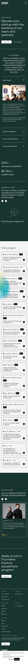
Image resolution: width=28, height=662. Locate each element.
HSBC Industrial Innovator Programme (12, 321)
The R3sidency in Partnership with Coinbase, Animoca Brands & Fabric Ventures (12, 451)
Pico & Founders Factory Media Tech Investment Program (12, 411)
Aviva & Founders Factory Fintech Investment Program (12, 258)
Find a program (17, 42)
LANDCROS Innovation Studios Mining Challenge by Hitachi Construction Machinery (12, 436)
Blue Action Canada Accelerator (10, 357)
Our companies (19, 606)
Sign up (6, 644)
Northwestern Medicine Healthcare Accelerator (11, 270)
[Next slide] (6, 201)
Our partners (4, 626)
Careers (3, 629)
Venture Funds (5, 599)
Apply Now (6, 42)
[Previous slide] (2, 499)
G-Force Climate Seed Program (11, 423)
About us (3, 620)
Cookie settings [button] (11, 659)
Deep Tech (4, 614)
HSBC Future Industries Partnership (11, 396)
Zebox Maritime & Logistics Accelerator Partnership (10, 369)
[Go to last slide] (2, 201)
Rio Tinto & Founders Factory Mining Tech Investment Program (10, 295)
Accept (17, 659)
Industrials (4, 608)
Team (2, 623)
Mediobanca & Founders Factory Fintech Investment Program (12, 345)
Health (3, 611)
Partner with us (19, 594)
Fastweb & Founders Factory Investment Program (10, 385)
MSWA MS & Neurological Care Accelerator (12, 307)
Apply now (6, 576)
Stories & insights (5, 631)
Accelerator (4, 596)
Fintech (3, 606)
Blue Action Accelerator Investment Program (11, 333)
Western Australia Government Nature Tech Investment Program (12, 283)
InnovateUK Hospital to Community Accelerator (11, 463)
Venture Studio (5, 594)
